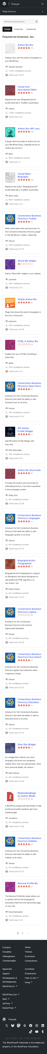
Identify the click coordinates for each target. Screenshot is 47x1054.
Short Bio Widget (27, 744)
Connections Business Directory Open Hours (29, 384)
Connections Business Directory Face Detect (29, 655)
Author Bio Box (25, 45)
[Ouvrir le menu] (43, 4)
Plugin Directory (9, 11)
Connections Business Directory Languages (29, 516)
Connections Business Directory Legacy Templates (29, 610)
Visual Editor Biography (24, 175)
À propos (7, 947)
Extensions (30, 956)
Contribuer (29, 969)
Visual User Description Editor (27, 88)
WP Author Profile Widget (25, 429)
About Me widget (27, 260)
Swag (28, 982)
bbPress (8, 1003)
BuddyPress (9, 1008)
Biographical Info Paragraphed (26, 562)
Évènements (30, 973)
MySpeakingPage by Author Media (27, 794)
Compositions (31, 960)
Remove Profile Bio (28, 883)
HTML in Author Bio (28, 341)
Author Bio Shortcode (29, 470)
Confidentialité (9, 960)
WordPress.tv (10, 986)
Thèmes (28, 952)
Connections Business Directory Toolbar (29, 217)
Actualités (7, 952)
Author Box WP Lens (29, 128)
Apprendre (7, 969)
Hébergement (9, 956)
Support (6, 973)
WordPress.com (11, 994)
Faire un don (32, 978)
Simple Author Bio (27, 299)
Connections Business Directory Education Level (29, 701)
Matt (6, 999)
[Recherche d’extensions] (36, 21)
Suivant (28, 933)
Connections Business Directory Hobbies (29, 839)
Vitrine (28, 947)
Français (12, 1019)
